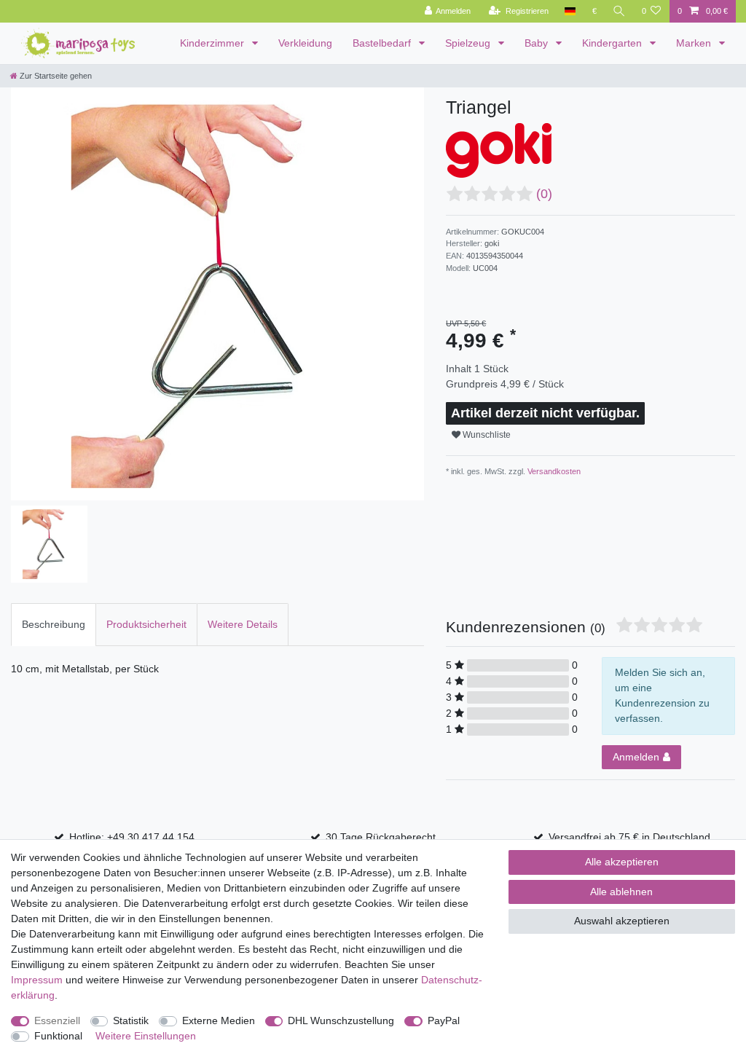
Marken (695, 43)
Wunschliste (485, 435)
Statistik (131, 1020)
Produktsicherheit (146, 624)
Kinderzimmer (213, 43)
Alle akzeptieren (622, 862)
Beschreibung (53, 624)
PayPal (444, 1020)
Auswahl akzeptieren (622, 921)
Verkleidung (305, 43)
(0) (544, 193)
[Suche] (619, 11)
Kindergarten (613, 43)
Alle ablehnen (621, 891)
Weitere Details (243, 624)
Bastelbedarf (383, 43)
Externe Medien (218, 1020)
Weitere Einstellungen (145, 1036)
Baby (538, 43)
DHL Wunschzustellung (341, 1020)
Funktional (58, 1036)
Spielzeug (469, 43)
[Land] (570, 11)
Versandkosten (553, 471)
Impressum (37, 980)
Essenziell (57, 1020)
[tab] (53, 624)
